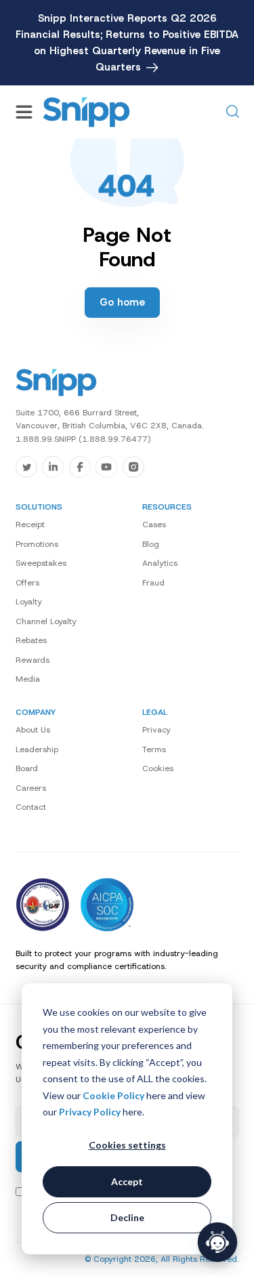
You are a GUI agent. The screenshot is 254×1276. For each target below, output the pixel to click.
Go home (122, 302)
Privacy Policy (90, 1111)
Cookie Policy (113, 1095)
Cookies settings (127, 1145)
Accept (127, 1181)
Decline (127, 1217)
